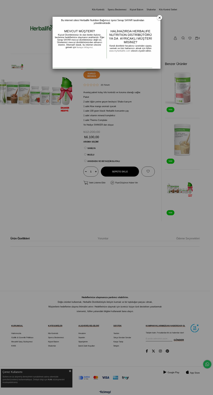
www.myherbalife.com (120, 51)
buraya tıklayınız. (85, 47)
